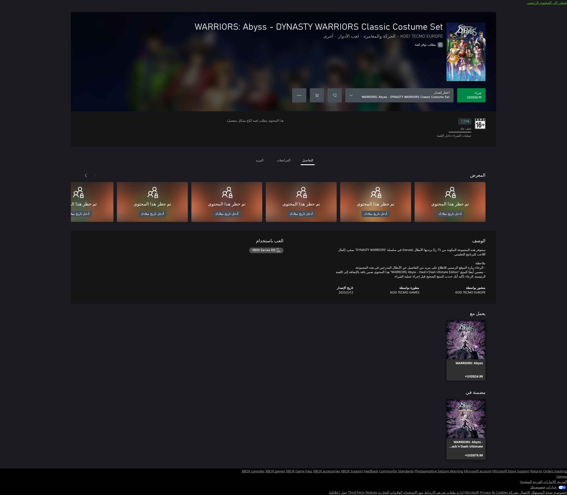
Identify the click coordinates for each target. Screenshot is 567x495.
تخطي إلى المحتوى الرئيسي (547, 2)
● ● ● (299, 95)
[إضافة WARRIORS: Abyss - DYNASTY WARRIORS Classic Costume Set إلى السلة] (317, 95)
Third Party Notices (362, 492)
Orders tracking (555, 471)
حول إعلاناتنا (338, 492)
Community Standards (396, 471)
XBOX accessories (326, 471)
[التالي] (86, 175)
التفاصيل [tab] (307, 160)
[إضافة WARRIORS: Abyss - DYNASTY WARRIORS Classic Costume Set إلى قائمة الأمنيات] (335, 95)
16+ (467, 121)
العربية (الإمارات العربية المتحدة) (543, 481)
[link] (466, 350)
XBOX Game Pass (299, 471)
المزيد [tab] (259, 160)
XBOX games (275, 471)
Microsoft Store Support (510, 471)
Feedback (371, 471)
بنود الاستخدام (413, 492)
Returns (536, 471)
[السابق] (94, 175)
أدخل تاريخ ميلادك (450, 213)
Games (561, 476)
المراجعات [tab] (283, 160)
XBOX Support (352, 471)
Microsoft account (477, 471)
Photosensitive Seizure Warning (438, 471)
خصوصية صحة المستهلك (549, 492)
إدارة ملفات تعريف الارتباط (444, 492)
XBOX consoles (253, 471)
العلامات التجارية (390, 492)
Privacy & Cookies (494, 492)
